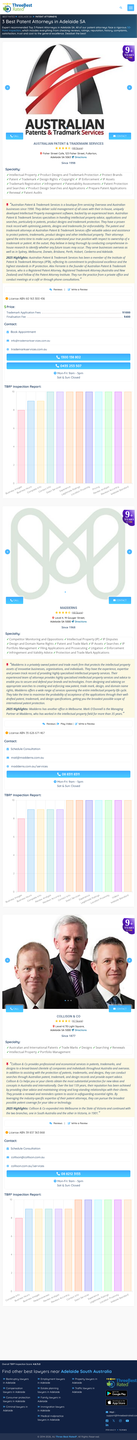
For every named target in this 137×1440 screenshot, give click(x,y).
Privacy (111, 1430)
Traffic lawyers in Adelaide (83, 1390)
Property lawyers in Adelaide (84, 1380)
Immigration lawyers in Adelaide (51, 1408)
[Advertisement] (68, 1335)
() (77, 148)
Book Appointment (23, 332)
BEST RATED (8, 16)
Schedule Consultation (25, 749)
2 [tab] (69, 127)
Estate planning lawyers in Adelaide (49, 1390)
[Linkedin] (107, 1425)
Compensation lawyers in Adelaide (14, 1390)
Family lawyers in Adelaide (49, 1399)
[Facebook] (107, 1421)
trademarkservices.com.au (29, 349)
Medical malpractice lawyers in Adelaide (51, 1417)
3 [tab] (71, 592)
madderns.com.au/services (29, 766)
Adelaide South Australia (86, 1371)
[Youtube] (127, 1421)
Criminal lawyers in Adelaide (15, 1408)
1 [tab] (66, 127)
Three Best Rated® (66, 1436)
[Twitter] (113, 1421)
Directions (80, 157)
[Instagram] (120, 1421)
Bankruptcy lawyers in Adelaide (16, 1380)
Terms (123, 1430)
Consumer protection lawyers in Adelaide (16, 1399)
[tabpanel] (68, 89)
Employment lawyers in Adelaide (51, 1380)
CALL (16, 136)
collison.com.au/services (27, 1166)
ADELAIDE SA (25, 16)
